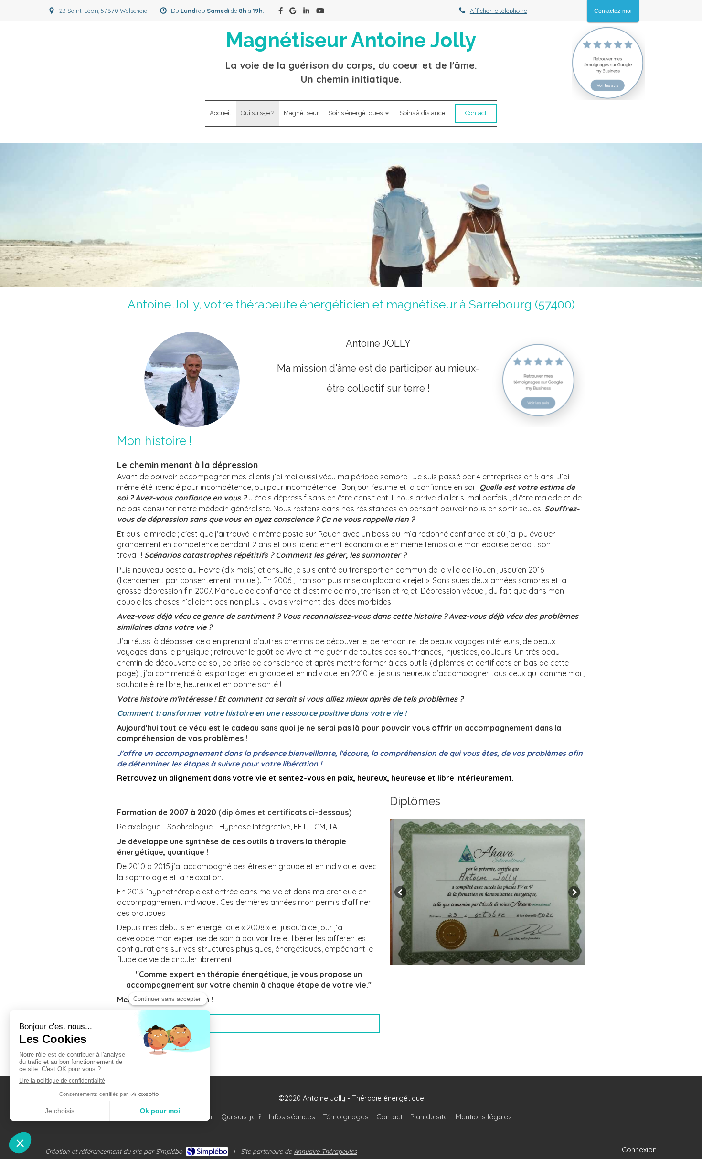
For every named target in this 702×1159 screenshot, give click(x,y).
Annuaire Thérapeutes (325, 1151)
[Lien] (608, 63)
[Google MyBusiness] (292, 12)
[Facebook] (280, 12)
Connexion (639, 1149)
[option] (487, 892)
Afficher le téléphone (498, 10)
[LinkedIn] (306, 12)
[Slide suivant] (574, 892)
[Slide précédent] (400, 892)
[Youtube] (320, 12)
